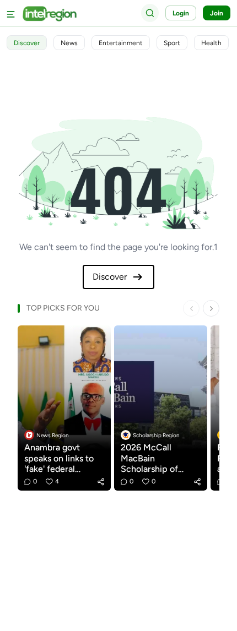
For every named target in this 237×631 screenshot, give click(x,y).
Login (181, 13)
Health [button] (211, 43)
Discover (110, 276)
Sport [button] (172, 43)
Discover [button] (27, 43)
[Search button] (150, 12)
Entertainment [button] (121, 43)
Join (216, 13)
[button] (101, 482)
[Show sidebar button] (11, 13)
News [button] (69, 43)
